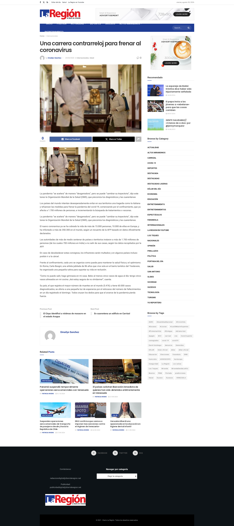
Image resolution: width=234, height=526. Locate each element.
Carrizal (151, 158)
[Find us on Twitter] (44, 2)
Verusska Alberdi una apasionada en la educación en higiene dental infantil (125, 424)
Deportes (152, 168)
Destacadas (47, 381)
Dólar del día (56, 2)
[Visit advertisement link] (145, 14)
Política (151, 256)
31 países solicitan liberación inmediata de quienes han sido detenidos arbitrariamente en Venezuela (116, 390)
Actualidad (153, 147)
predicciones (180, 373)
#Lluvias (163, 326)
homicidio (153, 359)
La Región (166, 364)
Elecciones (164, 354)
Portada (168, 373)
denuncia (168, 345)
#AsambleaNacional (165, 322)
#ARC (151, 322)
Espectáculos (154, 214)
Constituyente (186, 336)
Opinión (151, 245)
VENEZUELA (181, 378)
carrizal (168, 336)
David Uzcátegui (155, 345)
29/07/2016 (171, 114)
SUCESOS (110, 23)
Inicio (49, 23)
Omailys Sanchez (54, 58)
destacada (152, 173)
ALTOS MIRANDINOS (129, 23)
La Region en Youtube (76, 2)
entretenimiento (156, 204)
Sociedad (152, 282)
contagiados (154, 340)
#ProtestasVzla (155, 331)
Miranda (165, 368)
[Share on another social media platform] (138, 139)
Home (42, 36)
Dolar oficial (163, 350)
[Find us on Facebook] (40, 2)
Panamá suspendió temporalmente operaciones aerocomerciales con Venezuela (64, 388)
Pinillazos (152, 251)
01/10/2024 (61, 394)
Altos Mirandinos (156, 152)
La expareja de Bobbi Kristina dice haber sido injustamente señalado (178, 89)
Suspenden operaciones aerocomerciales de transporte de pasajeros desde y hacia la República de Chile (55, 425)
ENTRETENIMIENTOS (156, 209)
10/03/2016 (171, 95)
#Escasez (152, 326)
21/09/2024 (131, 430)
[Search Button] (188, 27)
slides (150, 276)
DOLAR (151, 350)
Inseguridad (153, 364)
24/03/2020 (69, 58)
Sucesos (151, 287)
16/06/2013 (171, 129)
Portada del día (155, 261)
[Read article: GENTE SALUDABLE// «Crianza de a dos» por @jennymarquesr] (155, 124)
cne (176, 336)
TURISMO (151, 297)
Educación (152, 199)
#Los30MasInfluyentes (179, 326)
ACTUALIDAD (77, 23)
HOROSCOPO (165, 359)
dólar (173, 350)
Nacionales (153, 240)
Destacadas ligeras (157, 183)
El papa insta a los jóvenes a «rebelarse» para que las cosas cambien (177, 106)
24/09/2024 (96, 430)
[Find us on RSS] (47, 2)
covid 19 (165, 340)
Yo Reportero (154, 302)
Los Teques (153, 235)
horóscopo (178, 359)
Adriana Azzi (181, 331)
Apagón (152, 336)
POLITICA (61, 23)
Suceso (160, 378)
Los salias (177, 364)
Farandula (152, 220)
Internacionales (52, 36)
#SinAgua (168, 331)
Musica (152, 373)
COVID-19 (151, 163)
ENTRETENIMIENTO (54, 31)
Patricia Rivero (48, 394)
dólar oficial (183, 350)
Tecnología (153, 292)
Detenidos (180, 345)
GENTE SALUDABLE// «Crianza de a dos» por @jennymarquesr (178, 123)
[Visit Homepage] (60, 14)
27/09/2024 (113, 397)
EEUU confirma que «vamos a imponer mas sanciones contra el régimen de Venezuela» (90, 424)
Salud (64, 2)
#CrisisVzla (180, 322)
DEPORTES (95, 23)
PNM (160, 373)
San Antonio (153, 271)
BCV (159, 336)
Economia (152, 194)
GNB (186, 354)
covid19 (175, 340)
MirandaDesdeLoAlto (180, 368)
